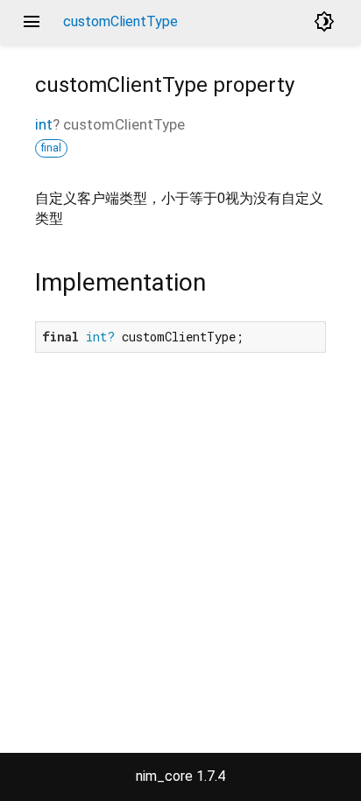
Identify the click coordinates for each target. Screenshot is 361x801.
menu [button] (31, 21)
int (44, 124)
